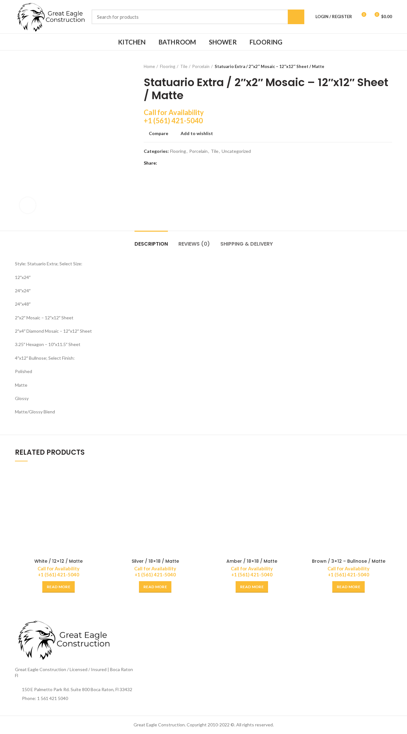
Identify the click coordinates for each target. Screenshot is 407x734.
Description (151, 244)
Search (296, 17)
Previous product (376, 66)
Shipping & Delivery (246, 244)
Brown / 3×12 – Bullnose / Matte (348, 561)
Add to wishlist (197, 133)
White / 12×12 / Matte (58, 561)
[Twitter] (172, 163)
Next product (389, 66)
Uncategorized (236, 151)
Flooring (167, 66)
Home (149, 66)
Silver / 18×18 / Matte (155, 561)
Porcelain (201, 66)
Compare (158, 133)
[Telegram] (195, 163)
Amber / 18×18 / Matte (251, 561)
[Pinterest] (179, 163)
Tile (183, 66)
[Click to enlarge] (28, 205)
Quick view (97, 493)
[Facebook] (164, 163)
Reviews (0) (194, 244)
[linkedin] (187, 163)
